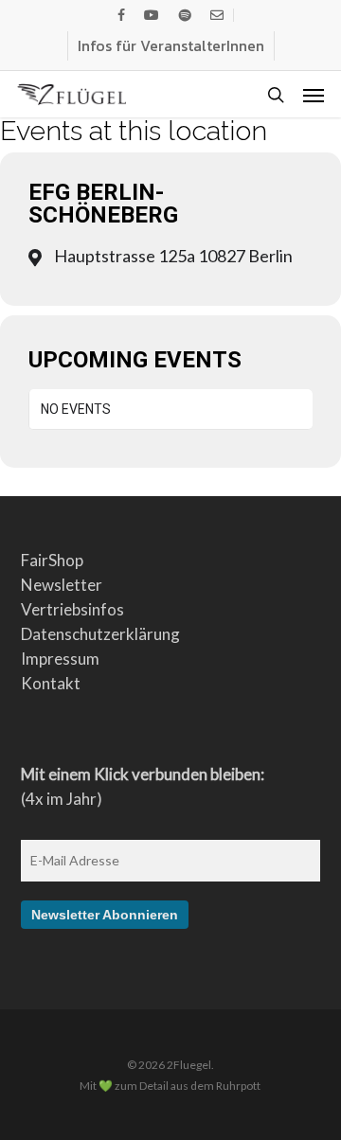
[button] (313, 94)
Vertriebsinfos (72, 609)
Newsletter (61, 585)
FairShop (52, 560)
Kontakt (51, 683)
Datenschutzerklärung (100, 634)
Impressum (60, 658)
